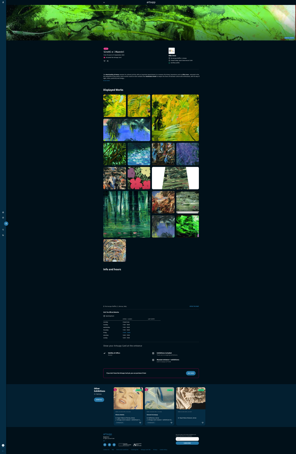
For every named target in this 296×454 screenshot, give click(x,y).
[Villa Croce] (184, 51)
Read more (106, 80)
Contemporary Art (119, 422)
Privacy (155, 449)
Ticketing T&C (134, 449)
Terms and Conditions (122, 449)
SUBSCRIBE (187, 443)
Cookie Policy (163, 449)
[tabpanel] (148, 22)
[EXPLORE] (3, 217)
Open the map (194, 306)
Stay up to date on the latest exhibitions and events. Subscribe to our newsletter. (186, 435)
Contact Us (106, 449)
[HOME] (3, 212)
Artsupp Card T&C (146, 449)
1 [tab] (151, 39)
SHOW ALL (99, 399)
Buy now (191, 373)
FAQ (113, 449)
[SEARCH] (3, 229)
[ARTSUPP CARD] (3, 235)
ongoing (139, 390)
